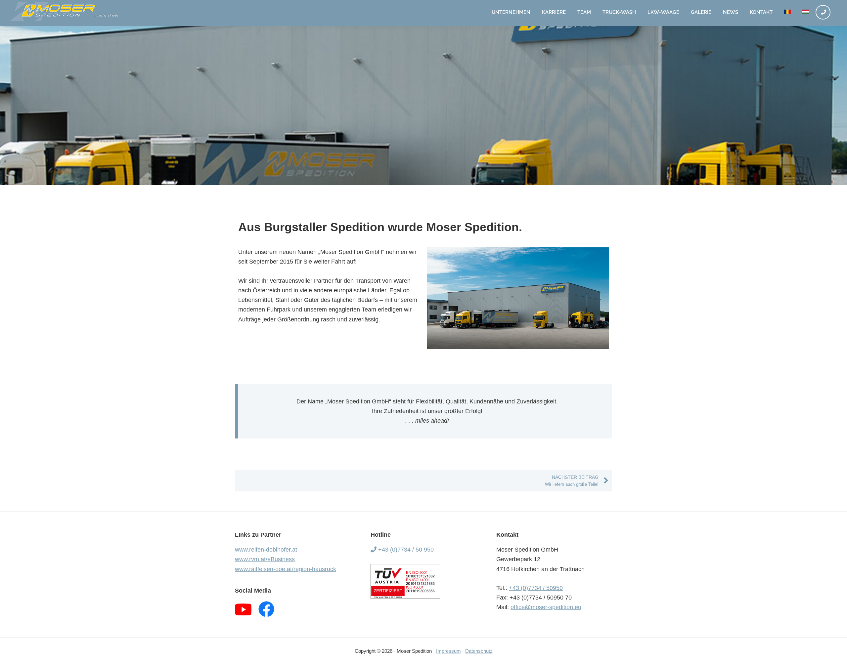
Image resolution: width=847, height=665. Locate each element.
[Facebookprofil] (266, 609)
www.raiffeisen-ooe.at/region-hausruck (285, 569)
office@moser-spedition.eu (546, 607)
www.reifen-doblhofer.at (266, 549)
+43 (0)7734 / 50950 (536, 588)
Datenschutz (479, 651)
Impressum (448, 651)
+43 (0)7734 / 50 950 (405, 549)
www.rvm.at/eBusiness (265, 559)
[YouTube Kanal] (243, 609)
